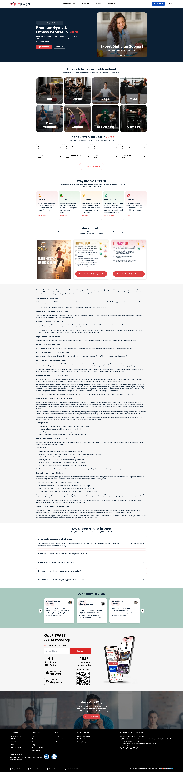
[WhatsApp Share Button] (137, 748)
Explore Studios (43, 47)
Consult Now (63, 215)
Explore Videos (108, 215)
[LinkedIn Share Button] (134, 748)
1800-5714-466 (133, 743)
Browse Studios (69, 4)
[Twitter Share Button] (124, 748)
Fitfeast (98, 4)
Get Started (158, 4)
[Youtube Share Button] (131, 748)
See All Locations (90, 166)
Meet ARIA (85, 215)
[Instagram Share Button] (127, 748)
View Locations (41, 215)
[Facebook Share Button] (121, 748)
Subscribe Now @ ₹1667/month (91, 274)
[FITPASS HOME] (20, 4)
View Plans (59, 47)
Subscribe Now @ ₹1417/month (129, 274)
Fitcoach (85, 4)
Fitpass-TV (112, 4)
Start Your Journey (92, 716)
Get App (128, 215)
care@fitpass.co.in (149, 743)
